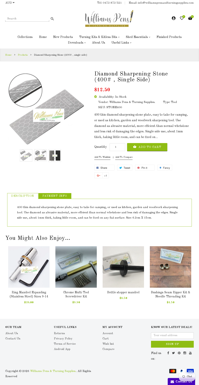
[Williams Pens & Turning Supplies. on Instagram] (185, 353)
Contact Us (183, 381)
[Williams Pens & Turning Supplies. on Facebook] (168, 353)
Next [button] (187, 273)
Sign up (172, 344)
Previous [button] (12, 273)
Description (22, 196)
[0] (182, 19)
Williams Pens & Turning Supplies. (53, 371)
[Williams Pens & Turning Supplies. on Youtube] (191, 353)
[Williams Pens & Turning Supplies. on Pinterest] (180, 353)
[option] (26, 155)
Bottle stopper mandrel (123, 292)
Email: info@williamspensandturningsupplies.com (161, 3)
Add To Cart (149, 147)
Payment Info (55, 196)
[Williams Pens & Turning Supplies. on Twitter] (174, 353)
